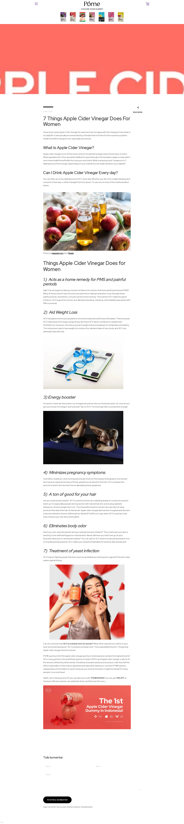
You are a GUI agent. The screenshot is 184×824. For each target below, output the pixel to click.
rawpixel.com (58, 253)
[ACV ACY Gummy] (72, 22)
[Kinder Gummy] (82, 22)
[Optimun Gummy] (63, 22)
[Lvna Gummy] (92, 22)
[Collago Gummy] (111, 22)
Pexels (71, 253)
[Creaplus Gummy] (101, 22)
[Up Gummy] (120, 22)
